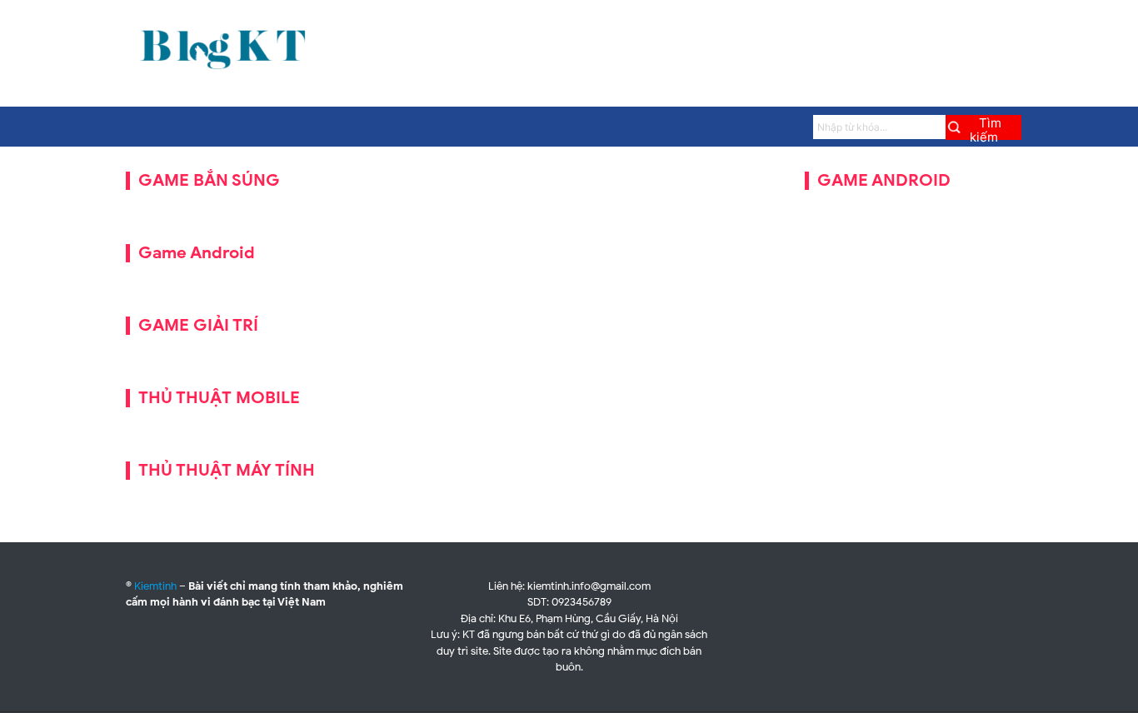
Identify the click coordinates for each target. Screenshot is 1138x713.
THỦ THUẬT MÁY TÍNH (226, 470)
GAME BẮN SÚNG (209, 180)
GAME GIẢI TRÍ (198, 325)
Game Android (196, 252)
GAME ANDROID (884, 180)
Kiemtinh (155, 586)
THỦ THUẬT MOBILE (219, 397)
